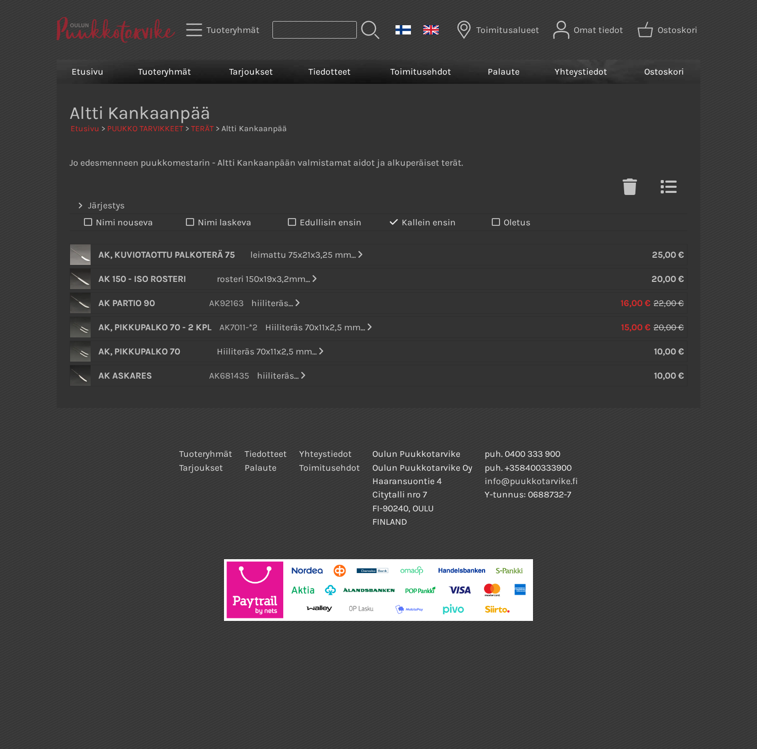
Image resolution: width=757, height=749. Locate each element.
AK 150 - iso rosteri (142, 279)
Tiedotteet (329, 71)
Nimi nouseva (124, 222)
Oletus (517, 222)
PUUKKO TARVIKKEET (145, 128)
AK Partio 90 (126, 303)
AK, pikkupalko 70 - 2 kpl (155, 327)
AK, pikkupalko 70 (139, 351)
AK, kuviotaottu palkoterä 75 (166, 254)
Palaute (504, 71)
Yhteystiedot (581, 71)
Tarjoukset (251, 71)
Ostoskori (664, 71)
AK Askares (125, 375)
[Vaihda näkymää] (668, 190)
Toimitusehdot (420, 71)
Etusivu (88, 71)
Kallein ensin (429, 222)
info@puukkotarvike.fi (531, 481)
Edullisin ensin (331, 222)
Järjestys (106, 205)
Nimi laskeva (224, 222)
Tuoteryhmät (164, 71)
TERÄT (202, 128)
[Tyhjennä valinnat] (630, 190)
